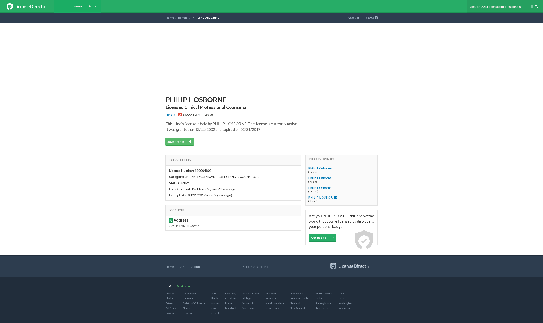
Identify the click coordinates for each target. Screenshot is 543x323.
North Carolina (324, 293)
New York (295, 303)
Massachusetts (250, 293)
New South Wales (300, 298)
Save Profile (175, 141)
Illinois (183, 17)
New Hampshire (275, 303)
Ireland (215, 313)
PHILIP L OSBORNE (322, 197)
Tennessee (322, 308)
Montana (271, 298)
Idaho (214, 293)
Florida (187, 308)
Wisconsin (345, 308)
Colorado (170, 313)
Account (354, 17)
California (170, 308)
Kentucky (230, 293)
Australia (183, 286)
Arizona (169, 303)
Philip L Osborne (320, 168)
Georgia (187, 313)
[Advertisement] (271, 54)
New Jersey (272, 308)
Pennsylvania (323, 303)
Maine (228, 303)
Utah (341, 298)
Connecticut (190, 293)
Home (78, 6)
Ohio (319, 298)
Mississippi (248, 308)
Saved (371, 17)
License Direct (30, 6)
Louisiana (230, 298)
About (93, 6)
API (182, 266)
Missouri (271, 293)
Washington (345, 303)
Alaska (169, 298)
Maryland (230, 308)
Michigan (247, 298)
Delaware (188, 298)
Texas (342, 293)
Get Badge (318, 237)
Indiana (215, 303)
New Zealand (297, 308)
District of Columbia (194, 303)
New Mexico (297, 293)
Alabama (170, 293)
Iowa (213, 308)
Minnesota (248, 303)
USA (168, 286)
